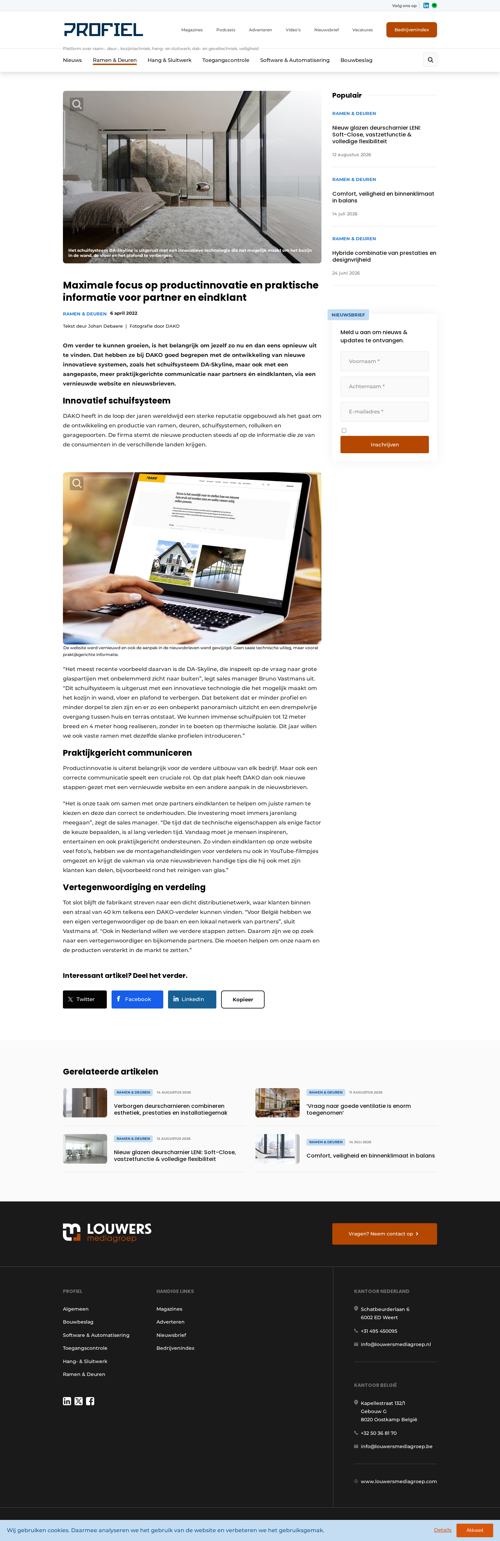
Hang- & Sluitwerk (85, 1361)
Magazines (192, 29)
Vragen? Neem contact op (381, 1234)
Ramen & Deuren (115, 60)
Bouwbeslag (356, 60)
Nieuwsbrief (326, 29)
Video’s (293, 29)
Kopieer (243, 999)
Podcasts (225, 29)
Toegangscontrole (225, 60)
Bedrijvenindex (412, 29)
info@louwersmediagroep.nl (396, 1344)
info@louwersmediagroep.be (397, 1446)
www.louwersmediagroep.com (399, 1481)
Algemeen (76, 1309)
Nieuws (72, 60)
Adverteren (260, 29)
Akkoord (475, 1530)
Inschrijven (385, 444)
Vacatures (362, 29)
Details (443, 1530)
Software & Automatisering (295, 60)
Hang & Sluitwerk (169, 60)
